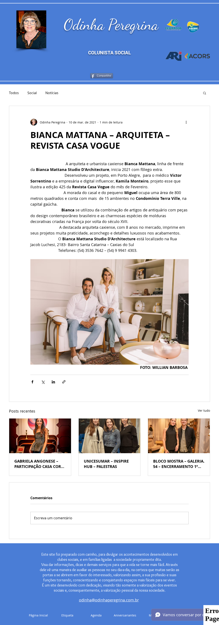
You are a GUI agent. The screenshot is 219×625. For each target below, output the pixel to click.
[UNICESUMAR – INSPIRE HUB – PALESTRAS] (110, 436)
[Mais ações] (186, 122)
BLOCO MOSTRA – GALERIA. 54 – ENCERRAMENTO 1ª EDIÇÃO (178, 464)
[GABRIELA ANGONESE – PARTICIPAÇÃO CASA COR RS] (40, 436)
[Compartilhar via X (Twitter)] (43, 382)
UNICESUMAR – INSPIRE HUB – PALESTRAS (106, 464)
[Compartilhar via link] (64, 382)
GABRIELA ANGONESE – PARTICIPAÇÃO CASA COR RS (37, 464)
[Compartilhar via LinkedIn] (53, 382)
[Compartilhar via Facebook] (32, 382)
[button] (205, 93)
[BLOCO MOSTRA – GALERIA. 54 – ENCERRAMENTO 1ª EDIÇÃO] (179, 436)
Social (32, 93)
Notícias (51, 93)
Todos (14, 93)
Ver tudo (204, 410)
